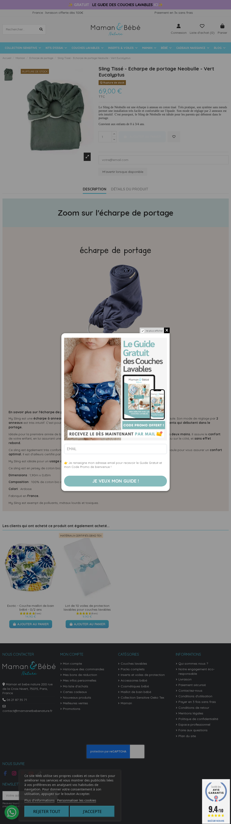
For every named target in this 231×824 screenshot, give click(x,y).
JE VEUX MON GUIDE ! (115, 481)
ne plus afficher (154, 330)
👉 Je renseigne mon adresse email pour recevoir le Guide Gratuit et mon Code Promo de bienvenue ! (113, 465)
